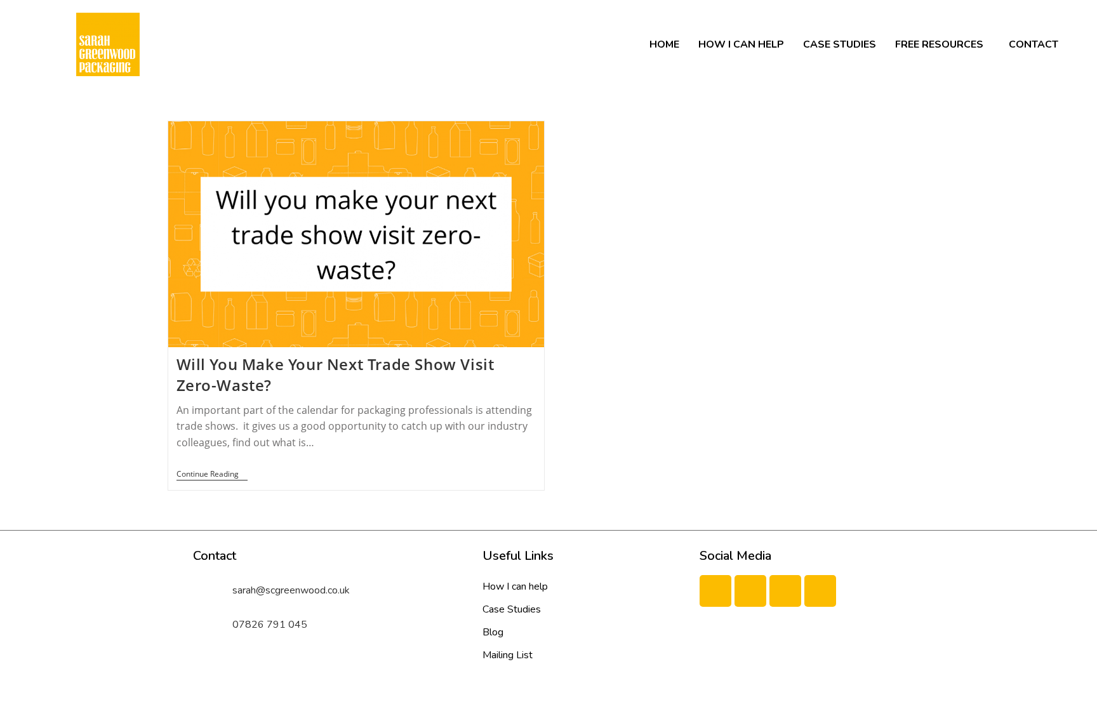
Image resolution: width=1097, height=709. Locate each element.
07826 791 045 (269, 625)
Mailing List (507, 655)
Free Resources (939, 44)
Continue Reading (212, 474)
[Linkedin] (785, 591)
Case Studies (839, 44)
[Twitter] (750, 591)
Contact (1033, 44)
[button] (942, 44)
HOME (664, 44)
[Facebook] (715, 591)
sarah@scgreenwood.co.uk (291, 590)
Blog (492, 632)
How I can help (741, 44)
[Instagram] (820, 591)
